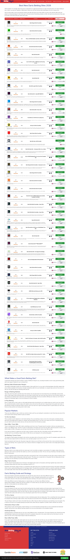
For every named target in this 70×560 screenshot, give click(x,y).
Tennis (32, 532)
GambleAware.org (17, 42)
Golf (31, 545)
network (13, 223)
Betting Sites (48, 1)
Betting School (52, 537)
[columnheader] (9, 19)
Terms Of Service (8, 538)
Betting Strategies (52, 535)
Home (29, 1)
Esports (32, 542)
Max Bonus (35, 18)
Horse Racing (33, 537)
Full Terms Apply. (43, 223)
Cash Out (50, 532)
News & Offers (66, 1)
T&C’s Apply (33, 526)
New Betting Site (8, 18)
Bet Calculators (40, 1)
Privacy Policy (7, 533)
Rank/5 (15, 18)
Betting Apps (33, 1)
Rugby (32, 538)
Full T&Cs (8, 270)
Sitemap (6, 535)
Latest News (51, 540)
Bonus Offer (50, 18)
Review (60, 24)
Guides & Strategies (57, 1)
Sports (32, 535)
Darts (32, 540)
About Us (6, 540)
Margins (21, 18)
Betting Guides (52, 534)
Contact (6, 536)
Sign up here (60, 22)
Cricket (32, 543)
